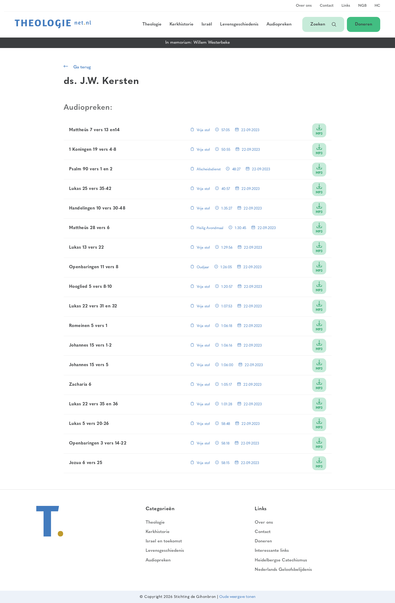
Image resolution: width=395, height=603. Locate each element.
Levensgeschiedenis (239, 24)
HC (377, 6)
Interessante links (272, 551)
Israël (207, 24)
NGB (362, 6)
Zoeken (318, 24)
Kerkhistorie (181, 24)
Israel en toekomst (164, 541)
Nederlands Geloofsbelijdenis (283, 570)
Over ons (304, 6)
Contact (326, 6)
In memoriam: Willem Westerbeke (197, 43)
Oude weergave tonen (237, 597)
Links (346, 6)
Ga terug (82, 67)
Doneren (363, 24)
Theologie (151, 24)
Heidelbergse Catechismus (281, 560)
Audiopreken (279, 24)
